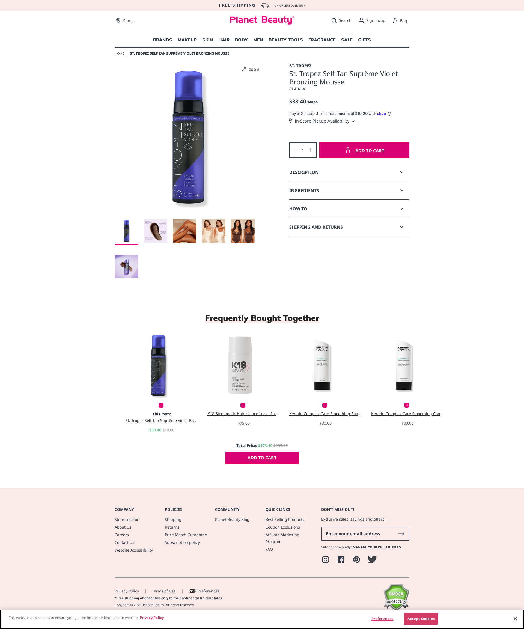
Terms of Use (164, 591)
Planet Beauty (153, 605)
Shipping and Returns (316, 227)
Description (304, 172)
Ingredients (304, 190)
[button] (250, 69)
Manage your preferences (377, 547)
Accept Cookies (421, 618)
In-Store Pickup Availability (322, 121)
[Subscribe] (401, 534)
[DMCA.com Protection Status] (396, 609)
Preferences (208, 591)
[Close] (515, 619)
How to (298, 209)
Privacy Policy (127, 591)
